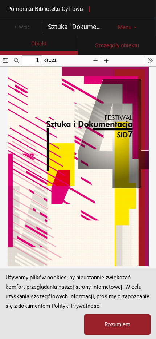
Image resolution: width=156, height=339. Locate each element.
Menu (124, 27)
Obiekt (39, 43)
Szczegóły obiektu (117, 45)
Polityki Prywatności (76, 306)
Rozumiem (117, 324)
